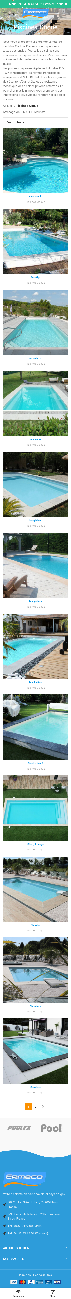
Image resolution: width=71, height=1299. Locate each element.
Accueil (8, 105)
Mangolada (35, 601)
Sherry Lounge (35, 844)
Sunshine (35, 1087)
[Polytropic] (36, 1128)
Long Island (35, 520)
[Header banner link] (29, 4)
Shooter (35, 925)
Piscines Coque (35, 201)
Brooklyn (35, 277)
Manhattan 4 (35, 763)
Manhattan (35, 682)
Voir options (15, 122)
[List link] (35, 1226)
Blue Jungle (35, 196)
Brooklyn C (35, 358)
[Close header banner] (66, 4)
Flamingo (35, 439)
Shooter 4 (35, 1006)
